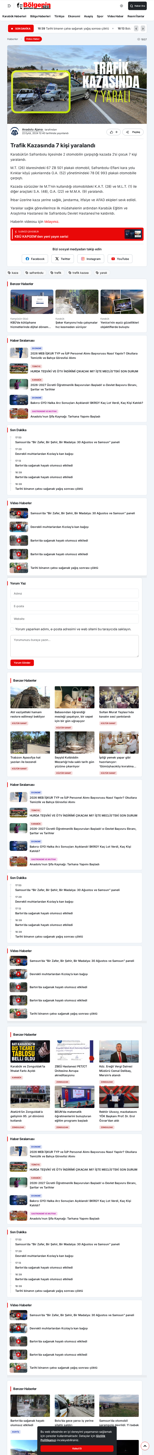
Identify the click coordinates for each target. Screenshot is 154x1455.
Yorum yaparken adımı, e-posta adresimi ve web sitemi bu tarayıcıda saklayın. (73, 629)
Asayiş (88, 16)
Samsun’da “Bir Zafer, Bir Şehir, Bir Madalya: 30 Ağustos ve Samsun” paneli (67, 442)
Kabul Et (77, 1448)
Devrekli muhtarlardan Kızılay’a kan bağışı (44, 453)
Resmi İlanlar (136, 16)
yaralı (103, 272)
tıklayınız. (51, 222)
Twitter (65, 259)
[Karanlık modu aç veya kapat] (122, 6)
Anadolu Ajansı (33, 129)
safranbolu (36, 272)
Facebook (38, 259)
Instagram (94, 259)
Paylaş (136, 131)
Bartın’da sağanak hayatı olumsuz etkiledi (44, 465)
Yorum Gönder (22, 662)
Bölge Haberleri (40, 16)
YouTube (123, 259)
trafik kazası (81, 272)
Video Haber (115, 16)
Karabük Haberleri (14, 16)
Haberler (12, 39)
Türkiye (59, 16)
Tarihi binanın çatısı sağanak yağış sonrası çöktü (49, 488)
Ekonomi (74, 16)
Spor (100, 16)
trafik (58, 272)
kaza (15, 272)
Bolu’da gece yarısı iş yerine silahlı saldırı (71, 28)
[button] (136, 28)
